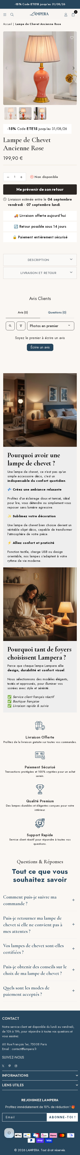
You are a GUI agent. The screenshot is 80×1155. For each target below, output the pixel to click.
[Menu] (5, 14)
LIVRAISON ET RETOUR (38, 273)
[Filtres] (20, 326)
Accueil (7, 24)
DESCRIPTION (38, 260)
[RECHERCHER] (12, 14)
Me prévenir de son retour (40, 189)
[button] (73, 14)
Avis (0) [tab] (23, 312)
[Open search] (10, 326)
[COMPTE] (66, 14)
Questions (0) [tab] (57, 312)
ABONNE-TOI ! (62, 1117)
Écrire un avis (40, 347)
